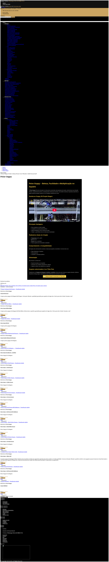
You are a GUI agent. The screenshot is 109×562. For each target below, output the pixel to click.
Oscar (8, 133)
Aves (7, 46)
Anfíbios (7, 78)
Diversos (12, 151)
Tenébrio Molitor (9, 97)
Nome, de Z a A (15, 285)
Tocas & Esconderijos (10, 87)
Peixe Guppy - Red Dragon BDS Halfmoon (9, 411)
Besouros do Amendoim (10, 111)
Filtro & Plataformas (9, 94)
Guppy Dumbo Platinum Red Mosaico (8, 337)
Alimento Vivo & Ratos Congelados (13, 83)
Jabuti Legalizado (11, 30)
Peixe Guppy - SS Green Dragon (7, 397)
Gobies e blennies (14, 160)
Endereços (5, 523)
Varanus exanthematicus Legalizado (15, 44)
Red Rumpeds (10, 55)
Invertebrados (10, 129)
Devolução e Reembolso (8, 510)
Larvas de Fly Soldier (10, 100)
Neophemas (10, 53)
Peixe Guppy (10, 134)
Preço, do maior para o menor (40, 285)
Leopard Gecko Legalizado (13, 34)
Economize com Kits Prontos (11, 95)
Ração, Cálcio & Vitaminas (11, 86)
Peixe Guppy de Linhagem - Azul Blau (8, 352)
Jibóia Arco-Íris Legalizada (13, 32)
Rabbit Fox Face (13, 156)
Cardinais (12, 144)
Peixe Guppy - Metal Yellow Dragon (7, 426)
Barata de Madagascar (10, 117)
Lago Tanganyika (13, 122)
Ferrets (9, 73)
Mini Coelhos (10, 72)
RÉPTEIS (5, 80)
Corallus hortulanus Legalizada (14, 37)
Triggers (12, 158)
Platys (8, 130)
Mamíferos (8, 69)
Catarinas (9, 60)
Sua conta (2, 517)
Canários (9, 57)
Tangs (11, 157)
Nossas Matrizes (11, 48)
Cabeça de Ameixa (11, 65)
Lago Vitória (12, 124)
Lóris (8, 62)
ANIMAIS (6, 23)
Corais (8, 161)
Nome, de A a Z (9, 285)
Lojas (4, 513)
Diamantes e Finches (12, 56)
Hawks (11, 148)
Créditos (5, 522)
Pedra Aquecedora (9, 85)
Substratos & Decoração (10, 89)
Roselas (9, 50)
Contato (2, 1)
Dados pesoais (6, 520)
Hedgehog (9, 77)
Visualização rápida (20, 289)
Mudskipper (8, 164)
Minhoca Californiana (10, 115)
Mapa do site (6, 512)
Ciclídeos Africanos (12, 120)
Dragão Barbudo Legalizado (13, 27)
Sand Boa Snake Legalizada (13, 36)
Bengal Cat (9, 76)
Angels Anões (13, 140)
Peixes (5, 118)
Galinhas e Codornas (12, 68)
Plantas (9, 132)
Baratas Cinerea (8, 104)
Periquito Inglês (11, 54)
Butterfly (12, 143)
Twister (9, 75)
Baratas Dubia (8, 105)
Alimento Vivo (7, 96)
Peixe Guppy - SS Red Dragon (6, 367)
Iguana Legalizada (11, 26)
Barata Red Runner (9, 108)
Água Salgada (9, 135)
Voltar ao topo (4, 497)
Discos (8, 126)
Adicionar (3, 300)
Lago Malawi (12, 121)
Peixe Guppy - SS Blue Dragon (6, 382)
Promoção (5, 501)
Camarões (9, 128)
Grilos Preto (8, 103)
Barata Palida (8, 107)
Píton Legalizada (11, 35)
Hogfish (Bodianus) (14, 149)
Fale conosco (6, 511)
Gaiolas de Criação (9, 116)
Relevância (3, 285)
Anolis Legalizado (11, 43)
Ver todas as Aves (11, 47)
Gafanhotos (7, 113)
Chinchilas (9, 71)
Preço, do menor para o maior (26, 285)
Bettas (8, 127)
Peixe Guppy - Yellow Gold (5, 456)
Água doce (8, 119)
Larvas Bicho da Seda (10, 112)
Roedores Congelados (10, 101)
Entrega (4, 509)
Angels (11, 138)
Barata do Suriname (9, 109)
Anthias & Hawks (13, 141)
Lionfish (11, 150)
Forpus (9, 61)
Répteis (7, 24)
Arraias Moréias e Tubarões (16, 142)
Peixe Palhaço (13, 152)
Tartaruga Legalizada (12, 29)
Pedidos (4, 521)
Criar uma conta (6, 4)
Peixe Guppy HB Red (4, 323)
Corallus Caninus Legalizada (13, 38)
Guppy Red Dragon (4, 293)
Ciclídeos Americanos (12, 125)
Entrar (4, 3)
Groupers (12, 146)
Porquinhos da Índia (12, 70)
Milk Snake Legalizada (12, 40)
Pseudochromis (13, 153)
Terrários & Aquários (10, 93)
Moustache (9, 67)
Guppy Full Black (3, 485)
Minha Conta (6, 514)
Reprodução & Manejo (10, 92)
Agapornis (9, 59)
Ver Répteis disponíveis (10, 81)
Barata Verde (8, 110)
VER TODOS (10, 136)
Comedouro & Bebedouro (10, 88)
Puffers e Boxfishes (14, 154)
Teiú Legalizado (11, 28)
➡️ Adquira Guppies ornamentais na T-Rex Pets (54, 276)
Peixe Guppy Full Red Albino (6, 308)
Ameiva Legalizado (11, 45)
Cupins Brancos (8, 102)
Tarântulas (7, 79)
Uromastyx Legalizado (12, 42)
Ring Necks (9, 51)
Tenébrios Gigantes (9, 99)
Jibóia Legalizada (11, 31)
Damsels (12, 145)
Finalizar (3, 15)
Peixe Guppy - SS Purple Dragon (7, 441)
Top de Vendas (6, 504)
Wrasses (11, 159)
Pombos (9, 64)
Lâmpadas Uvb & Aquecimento (12, 84)
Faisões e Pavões (11, 52)
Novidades (5, 502)
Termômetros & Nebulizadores (12, 91)
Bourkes (9, 63)
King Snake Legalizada (12, 39)
